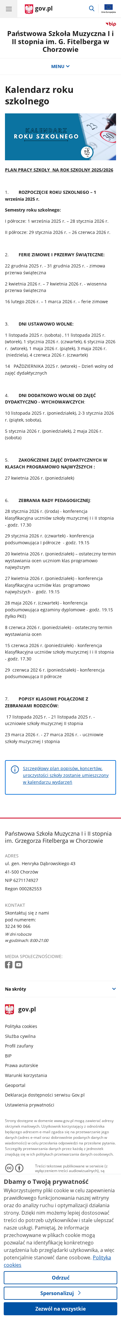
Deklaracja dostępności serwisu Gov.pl (45, 1095)
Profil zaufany (19, 1046)
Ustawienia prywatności (29, 1105)
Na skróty (15, 989)
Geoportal (15, 1085)
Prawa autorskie (21, 1065)
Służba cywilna (20, 1036)
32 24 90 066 (17, 926)
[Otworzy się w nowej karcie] (9, 965)
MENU (58, 66)
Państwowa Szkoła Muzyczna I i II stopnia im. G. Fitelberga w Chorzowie (60, 41)
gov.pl (27, 1009)
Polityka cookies (21, 1026)
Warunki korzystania (26, 1075)
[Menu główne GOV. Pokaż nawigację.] (8, 8)
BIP (8, 1056)
